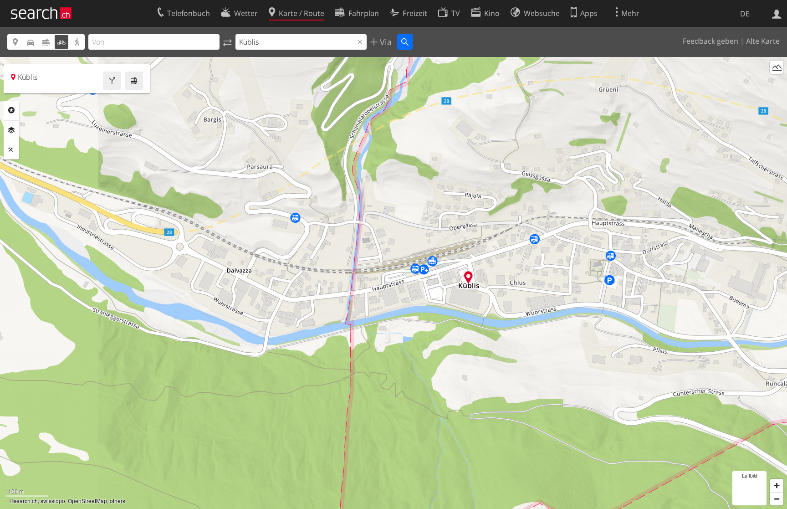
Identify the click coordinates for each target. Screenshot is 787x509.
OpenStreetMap (87, 500)
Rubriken (11, 110)
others (117, 500)
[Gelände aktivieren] (776, 67)
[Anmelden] (777, 13)
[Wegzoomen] (776, 498)
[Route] (112, 81)
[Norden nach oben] (776, 84)
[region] (393, 283)
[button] (468, 277)
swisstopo (53, 500)
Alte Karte (763, 41)
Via (385, 41)
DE (745, 14)
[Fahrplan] (134, 81)
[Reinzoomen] (776, 485)
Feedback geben (710, 41)
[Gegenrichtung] (227, 42)
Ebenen (11, 130)
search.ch (26, 500)
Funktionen (11, 149)
